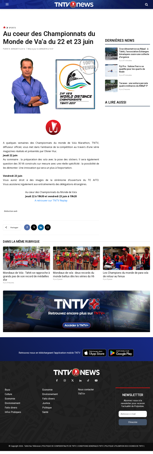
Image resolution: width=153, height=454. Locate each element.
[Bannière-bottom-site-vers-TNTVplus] (76, 331)
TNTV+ (81, 393)
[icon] (4, 27)
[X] (34, 227)
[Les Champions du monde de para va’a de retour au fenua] (126, 258)
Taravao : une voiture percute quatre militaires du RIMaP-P (133, 84)
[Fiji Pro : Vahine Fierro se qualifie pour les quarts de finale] (111, 70)
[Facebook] (27, 227)
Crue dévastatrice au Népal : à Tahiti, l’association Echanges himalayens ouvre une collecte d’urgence (134, 53)
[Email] (48, 227)
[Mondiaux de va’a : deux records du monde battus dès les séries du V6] (76, 258)
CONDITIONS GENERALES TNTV (90, 446)
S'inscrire (132, 422)
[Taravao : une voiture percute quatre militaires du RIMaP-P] (111, 86)
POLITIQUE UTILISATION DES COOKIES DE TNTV (124, 446)
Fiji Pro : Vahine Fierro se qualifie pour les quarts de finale (132, 69)
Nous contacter (86, 389)
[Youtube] (96, 381)
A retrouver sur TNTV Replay (51, 200)
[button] (146, 4)
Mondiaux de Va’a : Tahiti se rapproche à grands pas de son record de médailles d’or (26, 276)
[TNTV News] (76, 372)
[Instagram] (65, 381)
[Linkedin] (41, 227)
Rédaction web (10, 211)
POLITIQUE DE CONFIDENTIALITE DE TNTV (59, 446)
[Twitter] (72, 381)
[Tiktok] (88, 381)
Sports (12, 27)
